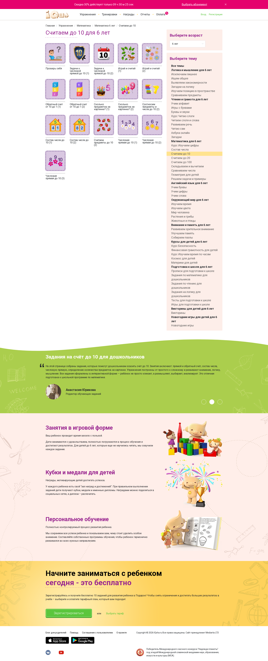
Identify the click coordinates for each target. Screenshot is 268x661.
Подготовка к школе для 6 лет (191, 266)
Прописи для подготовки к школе (192, 271)
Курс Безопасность (183, 245)
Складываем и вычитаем (187, 166)
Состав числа (180, 149)
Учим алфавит (180, 103)
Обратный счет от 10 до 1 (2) (78, 105)
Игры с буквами (181, 107)
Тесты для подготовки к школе (191, 300)
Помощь (74, 632)
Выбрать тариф (115, 613)
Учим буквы (179, 187)
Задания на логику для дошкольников (186, 294)
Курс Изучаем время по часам (191, 254)
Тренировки (109, 14)
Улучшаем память (182, 233)
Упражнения (88, 14)
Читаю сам (178, 128)
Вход (203, 14)
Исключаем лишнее (184, 74)
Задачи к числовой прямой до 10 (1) (79, 71)
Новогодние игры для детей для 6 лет (194, 319)
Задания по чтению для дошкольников (186, 285)
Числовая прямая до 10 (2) (151, 141)
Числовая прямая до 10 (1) (127, 141)
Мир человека (180, 212)
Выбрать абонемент (194, 4)
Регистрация (215, 14)
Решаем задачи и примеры (188, 178)
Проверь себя (54, 68)
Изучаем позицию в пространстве (193, 91)
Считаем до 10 (180, 153)
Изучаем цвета (180, 208)
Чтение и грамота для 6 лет (189, 99)
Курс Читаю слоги (182, 116)
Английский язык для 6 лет (189, 183)
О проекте (121, 632)
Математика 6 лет (105, 25)
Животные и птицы (183, 220)
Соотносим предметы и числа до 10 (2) (150, 107)
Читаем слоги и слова (185, 120)
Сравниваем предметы (186, 95)
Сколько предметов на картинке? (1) (102, 107)
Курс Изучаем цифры (185, 145)
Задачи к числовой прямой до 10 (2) (103, 71)
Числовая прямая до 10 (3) (55, 177)
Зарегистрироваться (69, 613)
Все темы (177, 65)
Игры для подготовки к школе (190, 304)
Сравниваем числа (183, 170)
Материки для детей (184, 262)
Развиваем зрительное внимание (192, 229)
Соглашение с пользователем (97, 632)
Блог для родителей (56, 632)
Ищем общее (179, 78)
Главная (50, 25)
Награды (128, 14)
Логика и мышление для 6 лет (191, 70)
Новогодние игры (182, 325)
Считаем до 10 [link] (127, 25)
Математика (84, 25)
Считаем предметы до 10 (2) (103, 143)
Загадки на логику (182, 86)
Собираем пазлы (182, 237)
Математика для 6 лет (186, 141)
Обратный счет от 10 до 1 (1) (54, 105)
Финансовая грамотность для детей (194, 250)
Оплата (160, 14)
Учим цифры (179, 191)
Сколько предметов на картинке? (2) (126, 107)
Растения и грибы (182, 216)
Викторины (178, 312)
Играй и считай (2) (151, 69)
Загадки (176, 137)
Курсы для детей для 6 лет (189, 241)
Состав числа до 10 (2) (79, 141)
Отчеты (145, 14)
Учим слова (178, 195)
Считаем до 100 (181, 162)
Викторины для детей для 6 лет (192, 308)
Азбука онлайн (180, 132)
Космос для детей (183, 258)
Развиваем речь (181, 124)
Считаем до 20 (180, 158)
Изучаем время (181, 204)
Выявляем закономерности (189, 82)
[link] (50, 25)
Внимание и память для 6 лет (190, 225)
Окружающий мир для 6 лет (190, 199)
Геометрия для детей (185, 174)
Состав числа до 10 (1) (55, 141)
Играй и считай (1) (126, 69)
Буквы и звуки (180, 112)
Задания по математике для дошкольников (189, 277)
